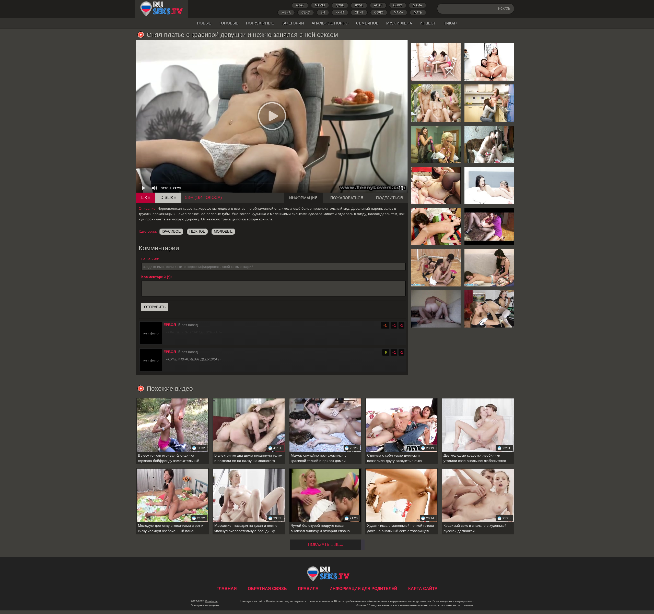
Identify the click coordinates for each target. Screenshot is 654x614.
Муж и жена (399, 23)
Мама (417, 5)
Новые (204, 23)
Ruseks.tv (211, 601)
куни (340, 12)
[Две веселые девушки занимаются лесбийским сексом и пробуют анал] (489, 62)
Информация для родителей (363, 588)
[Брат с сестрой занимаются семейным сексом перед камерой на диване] (489, 144)
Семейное (367, 23)
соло (378, 12)
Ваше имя (149, 259)
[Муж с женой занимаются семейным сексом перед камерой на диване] (436, 309)
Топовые (228, 23)
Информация (303, 198)
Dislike (168, 197)
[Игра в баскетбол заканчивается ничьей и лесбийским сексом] (436, 267)
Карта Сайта (423, 588)
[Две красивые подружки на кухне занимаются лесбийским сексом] (489, 103)
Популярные (260, 23)
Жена (286, 12)
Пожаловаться (346, 198)
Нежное (197, 231)
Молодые (223, 231)
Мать (418, 12)
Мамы (320, 5)
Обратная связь (267, 588)
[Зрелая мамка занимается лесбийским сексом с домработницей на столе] (436, 144)
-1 (401, 325)
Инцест (428, 23)
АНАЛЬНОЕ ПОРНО (330, 23)
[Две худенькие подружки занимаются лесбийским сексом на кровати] (489, 185)
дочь (340, 5)
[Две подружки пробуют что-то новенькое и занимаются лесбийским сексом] (436, 226)
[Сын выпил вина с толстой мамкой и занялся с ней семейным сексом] (436, 185)
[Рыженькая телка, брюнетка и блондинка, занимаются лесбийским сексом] (436, 103)
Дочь (359, 5)
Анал (300, 5)
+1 (394, 325)
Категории (293, 23)
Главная (161, 9)
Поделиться (389, 198)
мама (398, 12)
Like (145, 197)
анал (378, 5)
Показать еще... (325, 544)
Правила (308, 588)
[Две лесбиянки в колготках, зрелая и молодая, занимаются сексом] (489, 226)
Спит (359, 12)
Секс (305, 12)
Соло (397, 5)
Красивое (171, 231)
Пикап (450, 23)
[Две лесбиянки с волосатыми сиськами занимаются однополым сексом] (489, 267)
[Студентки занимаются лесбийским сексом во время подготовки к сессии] (436, 62)
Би (323, 12)
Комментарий (153, 277)
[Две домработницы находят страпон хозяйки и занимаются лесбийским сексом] (489, 309)
